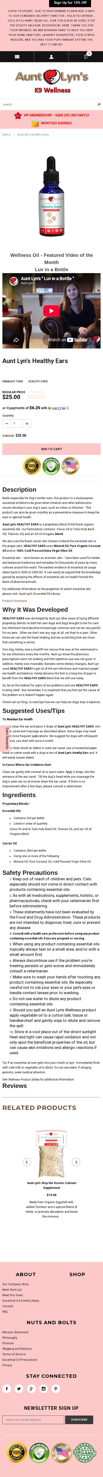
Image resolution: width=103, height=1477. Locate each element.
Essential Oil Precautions (19, 1359)
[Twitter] (19, 1388)
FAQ (5, 1311)
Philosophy (9, 1337)
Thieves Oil (15, 534)
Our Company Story (15, 1284)
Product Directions (14, 601)
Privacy (7, 1365)
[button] (51, 408)
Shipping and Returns (17, 1348)
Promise (8, 1343)
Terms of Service (14, 1354)
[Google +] (31, 1388)
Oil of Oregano (44, 534)
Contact (7, 1306)
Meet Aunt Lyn (12, 1289)
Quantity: (8, 415)
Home (6, 134)
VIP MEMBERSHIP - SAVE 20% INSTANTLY (56, 115)
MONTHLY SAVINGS (56, 123)
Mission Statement (15, 1332)
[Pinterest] (56, 1388)
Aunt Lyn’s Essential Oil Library (39, 593)
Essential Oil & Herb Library (20, 1300)
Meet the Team (12, 1295)
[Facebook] (6, 1388)
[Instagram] (43, 1388)
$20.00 (37, 395)
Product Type (12, 381)
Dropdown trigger (51, 56)
